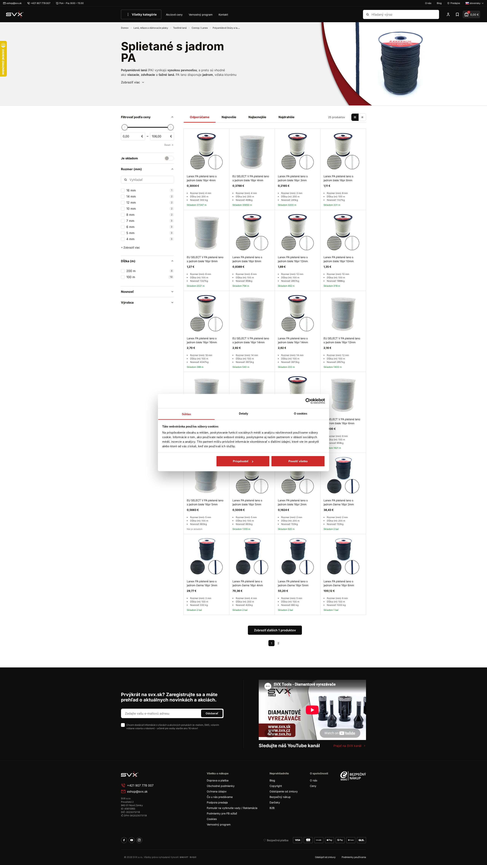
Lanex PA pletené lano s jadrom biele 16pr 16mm (202, 340)
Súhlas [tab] (186, 413)
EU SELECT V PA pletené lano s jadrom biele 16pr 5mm (205, 502)
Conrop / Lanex (200, 27)
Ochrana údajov (217, 791)
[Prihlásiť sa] (448, 14)
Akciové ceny (174, 14)
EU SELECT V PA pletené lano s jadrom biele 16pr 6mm (342, 421)
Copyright (276, 785)
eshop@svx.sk (137, 791)
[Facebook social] (124, 840)
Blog (272, 780)
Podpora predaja (217, 802)
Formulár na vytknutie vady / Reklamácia (232, 808)
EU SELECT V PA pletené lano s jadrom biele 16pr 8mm (205, 259)
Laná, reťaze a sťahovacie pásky (151, 27)
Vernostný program (200, 14)
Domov (125, 27)
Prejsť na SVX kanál (347, 746)
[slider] (125, 127)
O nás (313, 780)
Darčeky (275, 802)
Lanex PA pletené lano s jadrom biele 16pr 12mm (293, 259)
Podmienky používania (354, 857)
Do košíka (214, 619)
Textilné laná (180, 27)
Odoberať (212, 713)
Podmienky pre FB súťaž (222, 813)
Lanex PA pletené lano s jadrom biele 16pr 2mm (293, 502)
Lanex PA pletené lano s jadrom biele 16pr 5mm (247, 502)
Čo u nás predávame (220, 797)
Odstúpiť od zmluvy (325, 857)
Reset (167, 144)
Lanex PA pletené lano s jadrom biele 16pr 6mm (247, 259)
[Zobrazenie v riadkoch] (362, 117)
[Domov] (15, 14)
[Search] (367, 14)
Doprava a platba (217, 780)
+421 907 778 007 (140, 785)
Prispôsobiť (241, 461)
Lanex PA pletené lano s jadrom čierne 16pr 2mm (339, 502)
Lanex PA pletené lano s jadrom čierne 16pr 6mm (339, 583)
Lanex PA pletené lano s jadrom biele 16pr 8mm (338, 178)
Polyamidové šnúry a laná (226, 27)
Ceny (313, 785)
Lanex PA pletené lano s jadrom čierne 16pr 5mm (293, 583)
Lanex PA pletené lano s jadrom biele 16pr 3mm (293, 178)
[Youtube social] (132, 840)
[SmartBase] (188, 857)
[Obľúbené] (457, 14)
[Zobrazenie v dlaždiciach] (355, 117)
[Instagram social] (139, 840)
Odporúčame (199, 117)
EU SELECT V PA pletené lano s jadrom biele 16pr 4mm (250, 178)
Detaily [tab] (243, 413)
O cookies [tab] (300, 413)
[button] (133, 82)
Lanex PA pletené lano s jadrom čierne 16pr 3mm (202, 583)
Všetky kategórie (144, 14)
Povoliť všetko (298, 461)
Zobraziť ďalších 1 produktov (275, 630)
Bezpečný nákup (280, 797)
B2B (272, 808)
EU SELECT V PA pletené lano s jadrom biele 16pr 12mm (342, 340)
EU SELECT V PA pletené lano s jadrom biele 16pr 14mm (250, 340)
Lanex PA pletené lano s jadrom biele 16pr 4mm (201, 178)
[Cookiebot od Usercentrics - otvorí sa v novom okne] (308, 401)
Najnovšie (229, 117)
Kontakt (223, 14)
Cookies (212, 819)
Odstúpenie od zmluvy (284, 791)
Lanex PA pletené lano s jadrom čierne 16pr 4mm (247, 583)
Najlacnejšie (257, 117)
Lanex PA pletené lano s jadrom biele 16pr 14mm (293, 340)
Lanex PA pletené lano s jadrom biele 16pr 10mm (339, 259)
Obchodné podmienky (221, 785)
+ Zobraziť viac (130, 247)
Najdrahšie (286, 117)
